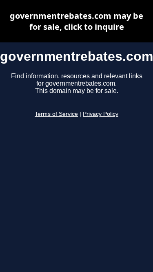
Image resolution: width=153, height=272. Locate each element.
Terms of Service (56, 114)
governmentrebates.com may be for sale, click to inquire (76, 21)
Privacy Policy (100, 114)
